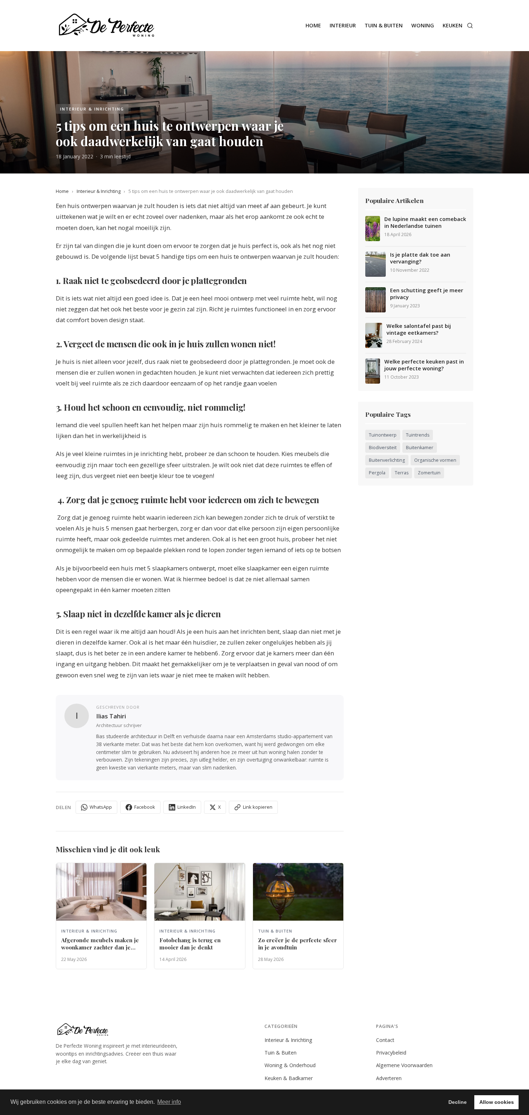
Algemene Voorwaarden (404, 1065)
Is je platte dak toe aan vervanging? (420, 258)
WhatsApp (101, 807)
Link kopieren (257, 807)
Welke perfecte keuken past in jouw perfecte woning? (424, 365)
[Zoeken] (470, 25)
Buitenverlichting (387, 460)
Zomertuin (429, 473)
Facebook (144, 807)
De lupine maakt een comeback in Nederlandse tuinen (425, 222)
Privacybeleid (391, 1052)
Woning (422, 25)
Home (313, 25)
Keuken (452, 25)
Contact (385, 1040)
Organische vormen (435, 460)
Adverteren (389, 1078)
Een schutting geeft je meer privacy (426, 294)
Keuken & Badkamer (288, 1078)
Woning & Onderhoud (290, 1065)
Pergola (377, 473)
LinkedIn (186, 807)
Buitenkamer (419, 447)
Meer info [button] (169, 1102)
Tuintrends (417, 435)
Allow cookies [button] (496, 1102)
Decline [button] (457, 1102)
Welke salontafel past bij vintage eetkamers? (418, 329)
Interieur (343, 25)
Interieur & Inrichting (99, 191)
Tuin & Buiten (384, 25)
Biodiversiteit (383, 447)
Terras (401, 473)
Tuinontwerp (383, 435)
